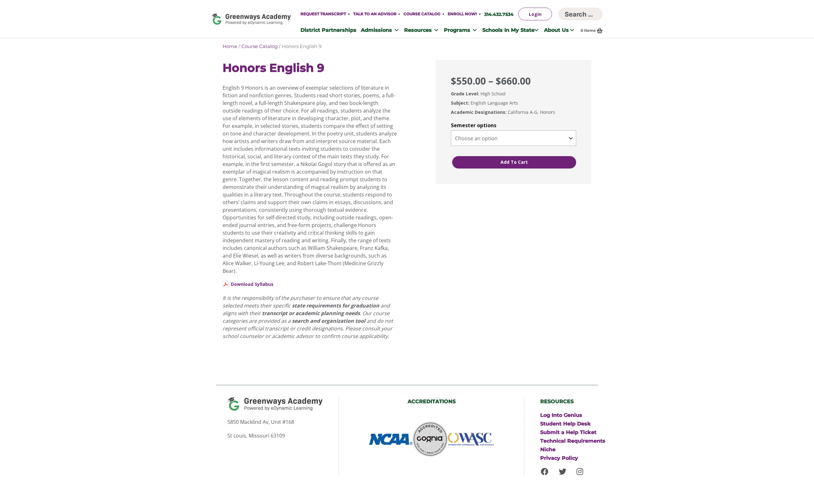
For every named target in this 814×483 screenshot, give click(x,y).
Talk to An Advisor (375, 13)
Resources (418, 30)
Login (535, 14)
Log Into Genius (561, 415)
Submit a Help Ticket (568, 432)
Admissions (376, 30)
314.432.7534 (499, 14)
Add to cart (514, 162)
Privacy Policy (559, 458)
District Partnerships (328, 30)
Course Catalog (422, 13)
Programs (457, 30)
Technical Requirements (572, 441)
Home (230, 46)
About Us (556, 30)
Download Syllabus (252, 284)
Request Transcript (323, 13)
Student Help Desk (565, 423)
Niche (547, 449)
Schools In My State (508, 30)
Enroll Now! (462, 13)
